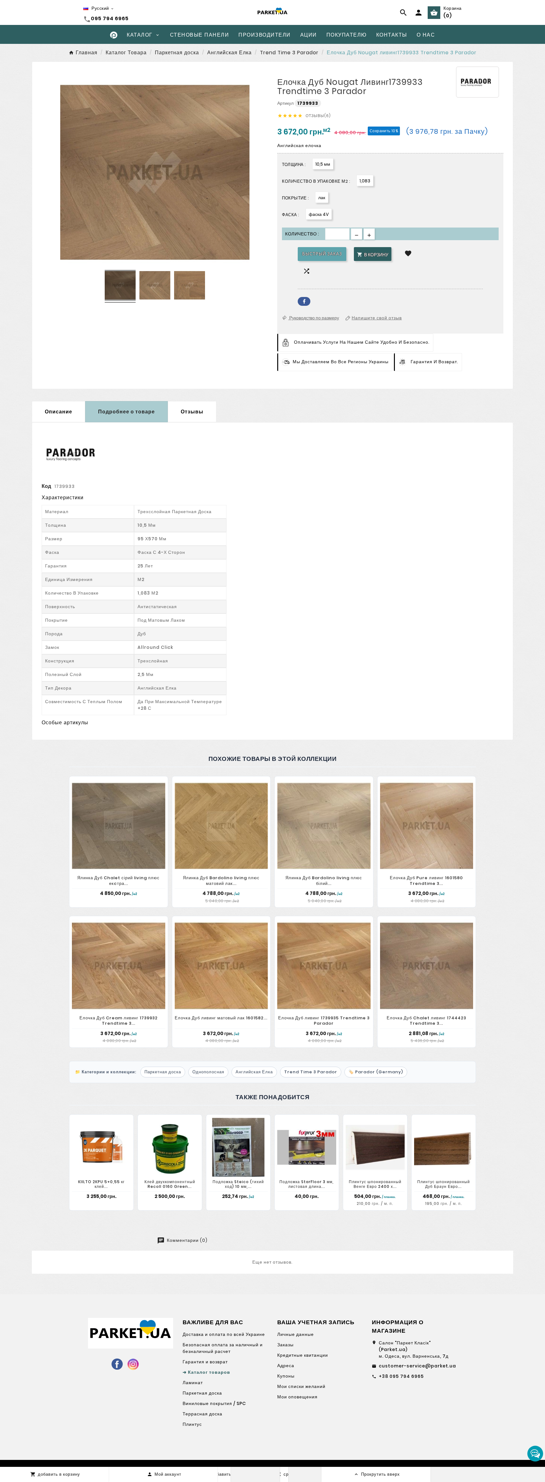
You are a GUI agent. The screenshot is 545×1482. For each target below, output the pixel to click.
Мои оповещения (297, 1397)
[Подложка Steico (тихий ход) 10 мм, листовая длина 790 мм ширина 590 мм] (238, 1147)
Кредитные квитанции (302, 1355)
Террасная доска (202, 1414)
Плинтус (192, 1424)
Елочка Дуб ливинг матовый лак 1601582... (221, 1018)
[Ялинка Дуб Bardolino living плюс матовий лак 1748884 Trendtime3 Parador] (221, 826)
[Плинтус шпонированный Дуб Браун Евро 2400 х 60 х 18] (443, 1147)
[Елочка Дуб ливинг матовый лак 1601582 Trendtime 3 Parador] (221, 966)
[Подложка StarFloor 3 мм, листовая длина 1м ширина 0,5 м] (306, 1147)
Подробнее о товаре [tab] (126, 411)
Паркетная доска (162, 1072)
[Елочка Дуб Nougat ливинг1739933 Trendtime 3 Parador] (120, 286)
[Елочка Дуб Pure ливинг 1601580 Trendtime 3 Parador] (426, 826)
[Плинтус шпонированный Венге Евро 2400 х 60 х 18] (375, 1147)
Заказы (285, 1345)
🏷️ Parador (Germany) (376, 1072)
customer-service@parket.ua (417, 1366)
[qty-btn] (369, 234)
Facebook (304, 301)
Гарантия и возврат (205, 1362)
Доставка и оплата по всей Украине (224, 1334)
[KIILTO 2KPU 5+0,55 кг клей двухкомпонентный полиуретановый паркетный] (101, 1147)
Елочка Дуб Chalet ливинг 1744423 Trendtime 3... (426, 1021)
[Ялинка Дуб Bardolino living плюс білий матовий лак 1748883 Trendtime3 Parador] (324, 826)
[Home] (113, 35)
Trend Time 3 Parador (310, 1072)
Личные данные (295, 1334)
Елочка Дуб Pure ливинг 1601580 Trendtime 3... (426, 880)
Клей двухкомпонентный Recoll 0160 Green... (169, 1184)
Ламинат (193, 1382)
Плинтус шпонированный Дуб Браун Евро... (443, 1184)
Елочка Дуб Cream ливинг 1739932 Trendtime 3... (118, 1021)
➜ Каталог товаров (206, 1372)
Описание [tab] (58, 411)
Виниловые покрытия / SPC (214, 1403)
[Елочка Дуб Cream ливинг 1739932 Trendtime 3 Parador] (118, 966)
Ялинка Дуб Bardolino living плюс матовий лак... (221, 880)
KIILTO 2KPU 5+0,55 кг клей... (101, 1184)
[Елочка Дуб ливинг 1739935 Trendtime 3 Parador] (324, 966)
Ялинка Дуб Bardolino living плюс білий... (323, 880)
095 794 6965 (110, 18)
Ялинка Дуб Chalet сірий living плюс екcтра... (118, 880)
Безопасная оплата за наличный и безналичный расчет (223, 1348)
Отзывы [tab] (192, 411)
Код (47, 486)
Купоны (286, 1376)
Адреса (285, 1365)
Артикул (286, 103)
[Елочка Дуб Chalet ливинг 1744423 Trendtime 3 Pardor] (426, 966)
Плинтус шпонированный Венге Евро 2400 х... (375, 1184)
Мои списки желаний (301, 1386)
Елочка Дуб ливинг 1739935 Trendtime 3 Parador (324, 1021)
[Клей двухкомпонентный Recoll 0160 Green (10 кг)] (169, 1147)
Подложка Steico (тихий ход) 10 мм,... (238, 1184)
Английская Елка (254, 1072)
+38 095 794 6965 (401, 1376)
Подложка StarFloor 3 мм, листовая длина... (306, 1184)
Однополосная (208, 1072)
